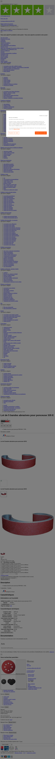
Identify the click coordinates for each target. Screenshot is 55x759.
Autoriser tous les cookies (41, 132)
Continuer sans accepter (43, 115)
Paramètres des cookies (13, 132)
